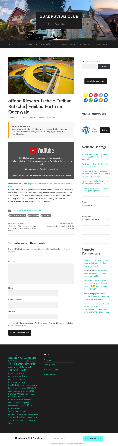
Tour (9, 420)
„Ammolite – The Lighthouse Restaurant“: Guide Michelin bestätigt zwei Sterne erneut (24, 227)
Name (11, 288)
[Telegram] (85, 100)
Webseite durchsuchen (91, 62)
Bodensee (18, 361)
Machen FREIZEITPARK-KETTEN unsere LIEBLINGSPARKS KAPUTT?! (95, 157)
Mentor (87, 260)
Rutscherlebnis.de (14, 408)
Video (40, 210)
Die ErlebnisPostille (18, 215)
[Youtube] (90, 95)
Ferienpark (23, 379)
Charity (34, 361)
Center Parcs (26, 361)
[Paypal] (95, 100)
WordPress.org (50, 374)
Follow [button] (105, 130)
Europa (34, 210)
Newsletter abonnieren (96, 81)
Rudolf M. (88, 281)
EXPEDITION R (13, 379)
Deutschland (26, 210)
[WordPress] (100, 100)
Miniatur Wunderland (18, 394)
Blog (17, 44)
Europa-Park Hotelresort (16, 373)
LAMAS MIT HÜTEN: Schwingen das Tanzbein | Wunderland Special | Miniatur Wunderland (96, 173)
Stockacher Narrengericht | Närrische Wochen (60, 226)
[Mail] (85, 95)
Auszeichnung (12, 355)
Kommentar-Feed (51, 370)
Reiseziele (30, 44)
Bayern (11, 361)
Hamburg (31, 388)
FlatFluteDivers (16, 385)
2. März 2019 (14, 117)
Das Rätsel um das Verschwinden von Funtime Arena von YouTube (96, 263)
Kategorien (86, 217)
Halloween (23, 388)
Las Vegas (30, 391)
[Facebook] (105, 95)
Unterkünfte (47, 44)
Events (25, 376)
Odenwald (46, 215)
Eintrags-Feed (49, 365)
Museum (32, 394)
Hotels (23, 391)
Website (11, 311)
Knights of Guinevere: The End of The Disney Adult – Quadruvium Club (96, 306)
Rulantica (22, 406)
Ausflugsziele (66, 44)
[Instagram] (95, 95)
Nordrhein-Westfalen (15, 400)
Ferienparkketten (16, 382)
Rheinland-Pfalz (13, 405)
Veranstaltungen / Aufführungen (23, 420)
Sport (36, 414)
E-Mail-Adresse (15, 300)
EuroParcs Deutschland (14, 376)
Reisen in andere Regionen (18, 403)
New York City (19, 397)
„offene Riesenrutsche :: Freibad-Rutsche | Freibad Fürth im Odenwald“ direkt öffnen (42, 175)
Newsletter (85, 44)
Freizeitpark (31, 385)
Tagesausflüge (32, 417)
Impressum (100, 44)
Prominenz (28, 400)
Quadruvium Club (59, 16)
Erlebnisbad (34, 215)
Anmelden (48, 360)
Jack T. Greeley (29, 117)
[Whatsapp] (90, 100)
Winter (11, 423)
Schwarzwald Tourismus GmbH (17, 414)
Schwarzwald (17, 411)
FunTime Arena (13, 388)
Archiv (84, 202)
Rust (30, 405)
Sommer (30, 414)
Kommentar (13, 261)
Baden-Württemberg (22, 357)
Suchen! (104, 67)
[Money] (105, 100)
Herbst (10, 391)
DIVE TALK (12, 367)
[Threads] (100, 95)
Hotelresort (16, 391)
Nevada (10, 397)
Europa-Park (17, 370)
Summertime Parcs (17, 417)
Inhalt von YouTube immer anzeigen (43, 169)
